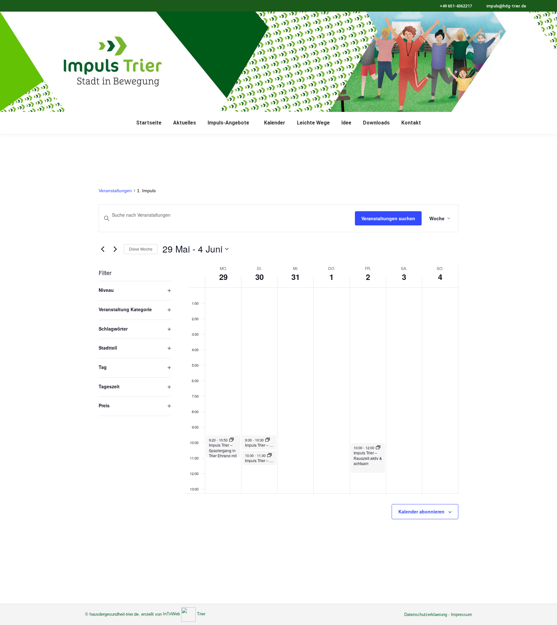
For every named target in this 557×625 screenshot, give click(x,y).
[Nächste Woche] (115, 249)
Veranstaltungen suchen (388, 218)
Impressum (461, 614)
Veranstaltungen (115, 190)
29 (223, 276)
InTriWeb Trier (184, 613)
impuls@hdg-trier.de (506, 6)
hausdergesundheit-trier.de (114, 613)
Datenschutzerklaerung (425, 614)
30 (259, 276)
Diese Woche (140, 249)
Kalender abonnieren (421, 511)
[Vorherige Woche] (102, 249)
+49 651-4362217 (456, 6)
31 (295, 276)
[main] (278, 368)
